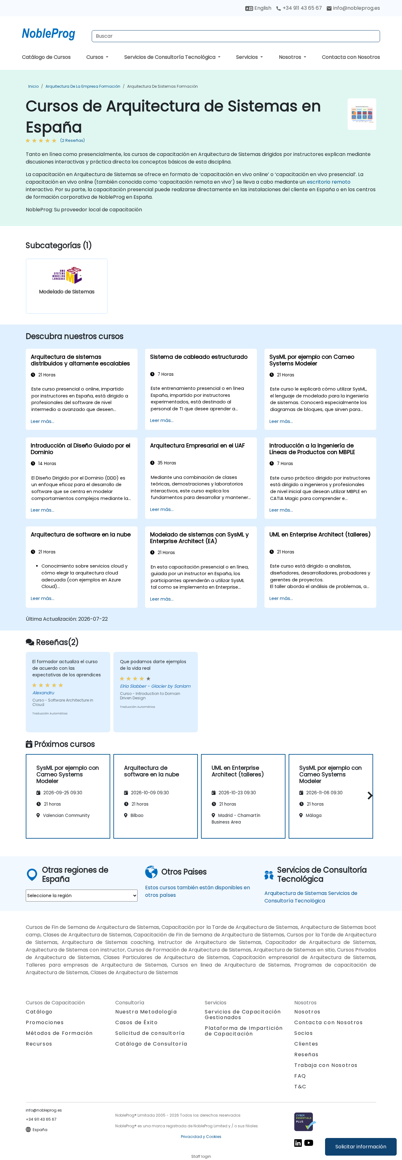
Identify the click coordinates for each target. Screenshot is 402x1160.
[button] (368, 795)
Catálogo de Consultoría (151, 1043)
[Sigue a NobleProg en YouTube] (308, 1142)
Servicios (247, 57)
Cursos (95, 57)
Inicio (33, 86)
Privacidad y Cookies (201, 1136)
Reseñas (306, 1054)
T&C (300, 1086)
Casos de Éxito (136, 1022)
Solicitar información (360, 1146)
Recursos (39, 1043)
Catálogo (39, 1011)
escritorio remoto (328, 182)
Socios (303, 1033)
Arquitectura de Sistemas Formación (162, 86)
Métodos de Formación (59, 1033)
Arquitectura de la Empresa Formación (83, 86)
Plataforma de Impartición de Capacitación (244, 1030)
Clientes (306, 1043)
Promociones (45, 1022)
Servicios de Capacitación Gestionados (243, 1014)
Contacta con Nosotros (351, 57)
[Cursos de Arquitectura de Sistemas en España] (54, 33)
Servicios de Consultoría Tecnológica (170, 57)
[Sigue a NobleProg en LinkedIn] (298, 1142)
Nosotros (290, 57)
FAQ (300, 1076)
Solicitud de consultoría (150, 1033)
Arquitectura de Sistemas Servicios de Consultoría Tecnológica (310, 897)
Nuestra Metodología (146, 1011)
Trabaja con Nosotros (326, 1065)
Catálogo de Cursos (46, 57)
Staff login (201, 1156)
